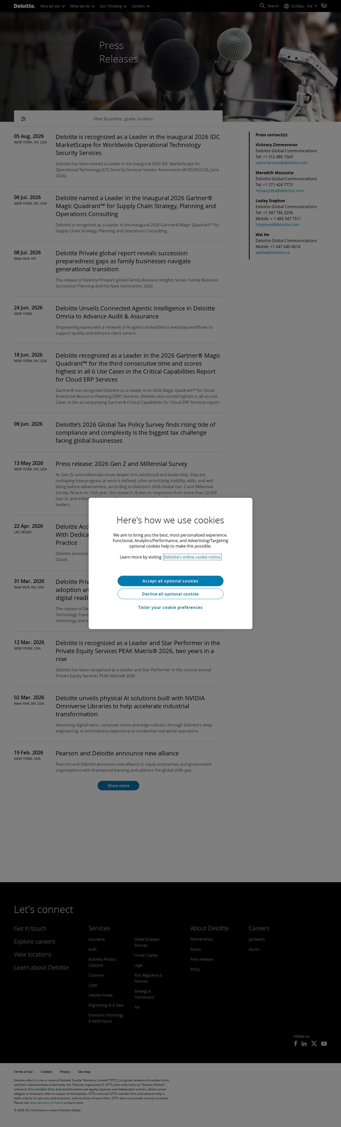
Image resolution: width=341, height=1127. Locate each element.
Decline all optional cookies (170, 594)
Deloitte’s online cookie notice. (192, 557)
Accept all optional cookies (170, 581)
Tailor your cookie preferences (170, 607)
